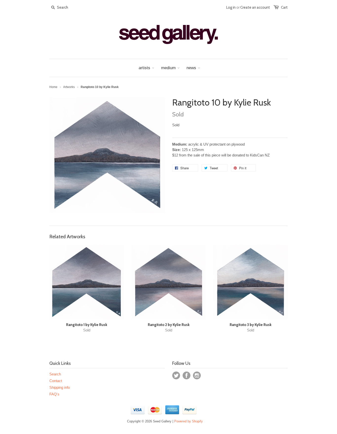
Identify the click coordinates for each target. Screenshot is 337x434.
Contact (55, 381)
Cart (284, 7)
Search (55, 374)
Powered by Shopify (188, 421)
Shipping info (59, 387)
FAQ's (54, 394)
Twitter (176, 375)
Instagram (197, 375)
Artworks (69, 87)
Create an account (255, 7)
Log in (231, 7)
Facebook (186, 375)
